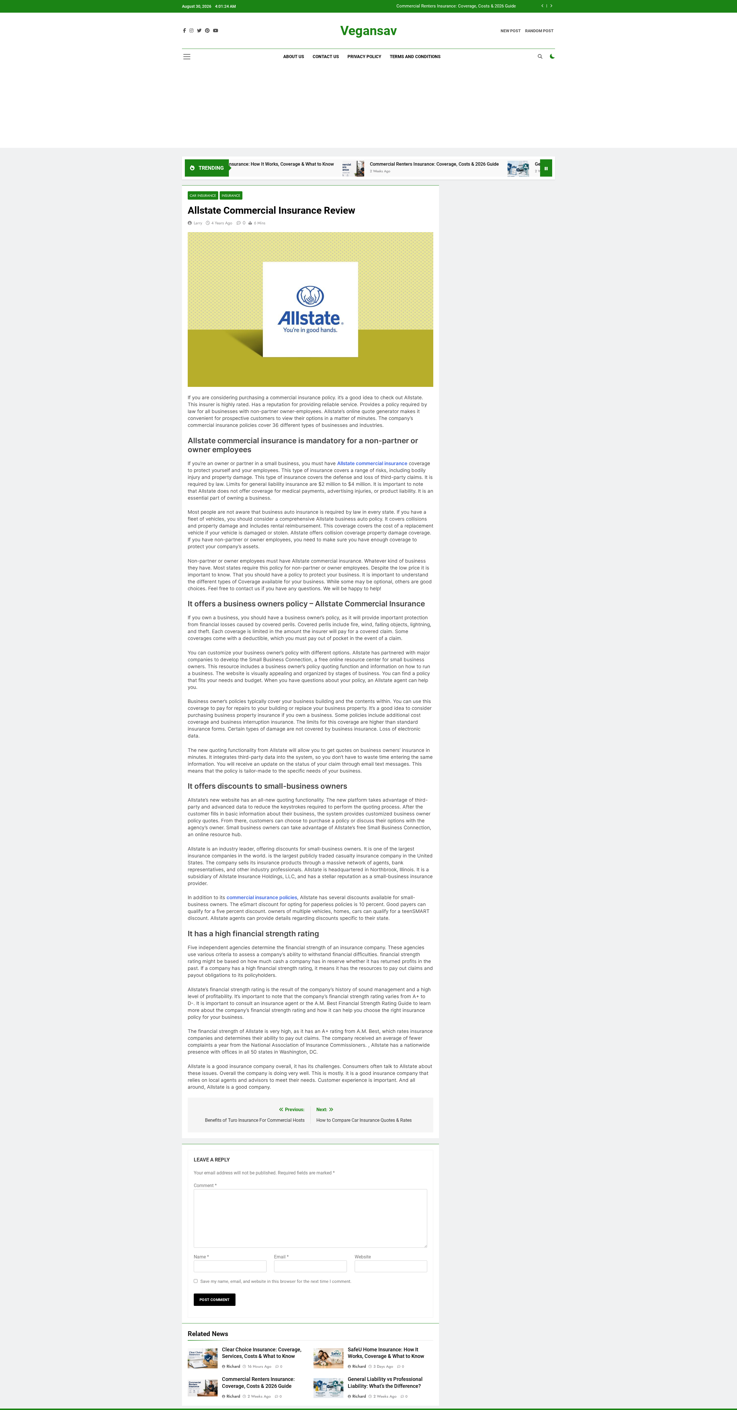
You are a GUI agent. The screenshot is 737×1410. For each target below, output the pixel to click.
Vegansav (368, 30)
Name (201, 1257)
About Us (293, 56)
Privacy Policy (364, 56)
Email (281, 1257)
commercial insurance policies (262, 897)
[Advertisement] (368, 107)
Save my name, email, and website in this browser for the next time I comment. (276, 1281)
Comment (205, 1185)
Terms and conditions (415, 56)
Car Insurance (203, 195)
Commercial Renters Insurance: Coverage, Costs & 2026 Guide (456, 6)
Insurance (231, 195)
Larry (198, 223)
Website (363, 1257)
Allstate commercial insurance (372, 463)
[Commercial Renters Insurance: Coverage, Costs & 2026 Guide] (300, 171)
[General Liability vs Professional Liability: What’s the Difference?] (465, 171)
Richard (233, 1366)
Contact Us (326, 56)
